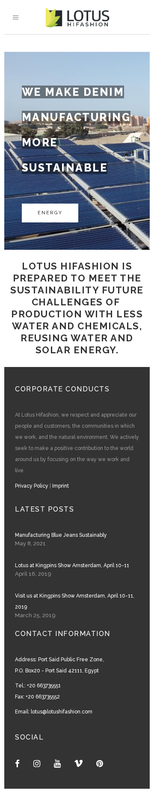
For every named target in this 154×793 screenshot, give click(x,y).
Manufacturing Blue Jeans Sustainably (61, 535)
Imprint (60, 486)
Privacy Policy (31, 486)
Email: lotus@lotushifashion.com (53, 712)
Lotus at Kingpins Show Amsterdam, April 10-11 (72, 565)
